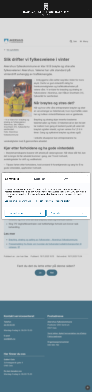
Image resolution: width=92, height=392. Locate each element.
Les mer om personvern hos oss (19, 201)
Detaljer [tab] (39, 179)
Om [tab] (66, 179)
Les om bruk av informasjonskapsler (53, 201)
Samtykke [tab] (12, 179)
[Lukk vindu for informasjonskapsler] (87, 175)
